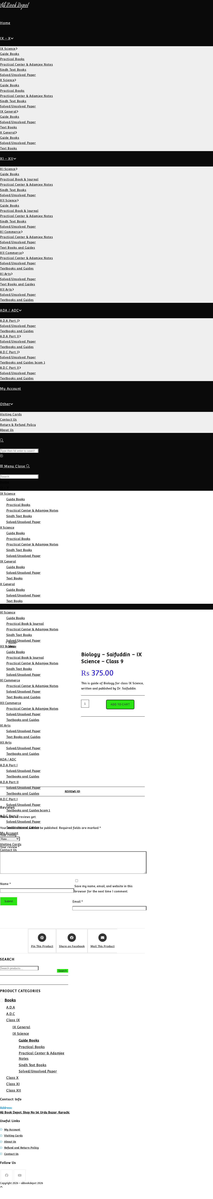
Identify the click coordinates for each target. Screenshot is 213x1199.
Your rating (8, 835)
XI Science (7, 612)
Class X (12, 1078)
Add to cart (120, 704)
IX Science (7, 493)
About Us (10, 1141)
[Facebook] (6, 1175)
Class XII (13, 1090)
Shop (11, 646)
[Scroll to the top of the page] (1, 1187)
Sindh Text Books (19, 516)
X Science (7, 527)
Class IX (13, 1020)
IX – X (4, 488)
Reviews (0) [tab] (72, 791)
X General (7, 584)
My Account (12, 1129)
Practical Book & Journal (25, 623)
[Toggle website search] (2, 440)
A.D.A (10, 1007)
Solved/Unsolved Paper (23, 522)
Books (10, 1000)
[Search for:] (28, 466)
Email (77, 901)
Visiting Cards (13, 1135)
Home (4, 482)
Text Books (14, 578)
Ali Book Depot (14, 6)
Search (62, 970)
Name (5, 884)
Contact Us (11, 1154)
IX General (8, 561)
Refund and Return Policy (21, 1147)
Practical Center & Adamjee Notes (32, 510)
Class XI (13, 1084)
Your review (9, 847)
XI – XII (5, 606)
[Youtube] (20, 1175)
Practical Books (18, 505)
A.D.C (10, 1014)
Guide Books (15, 499)
